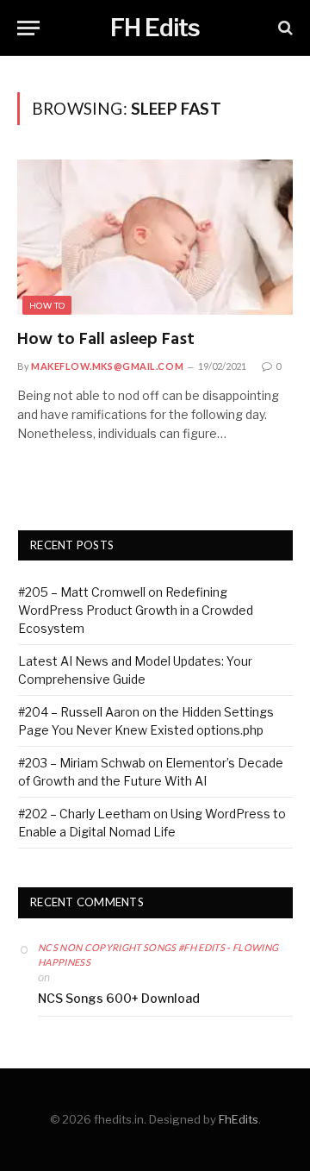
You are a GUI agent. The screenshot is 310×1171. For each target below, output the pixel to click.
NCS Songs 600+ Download (119, 998)
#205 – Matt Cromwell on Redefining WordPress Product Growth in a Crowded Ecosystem (135, 610)
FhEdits (238, 1119)
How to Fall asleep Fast (106, 340)
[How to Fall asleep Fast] (155, 237)
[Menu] (28, 28)
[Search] (284, 28)
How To (47, 305)
